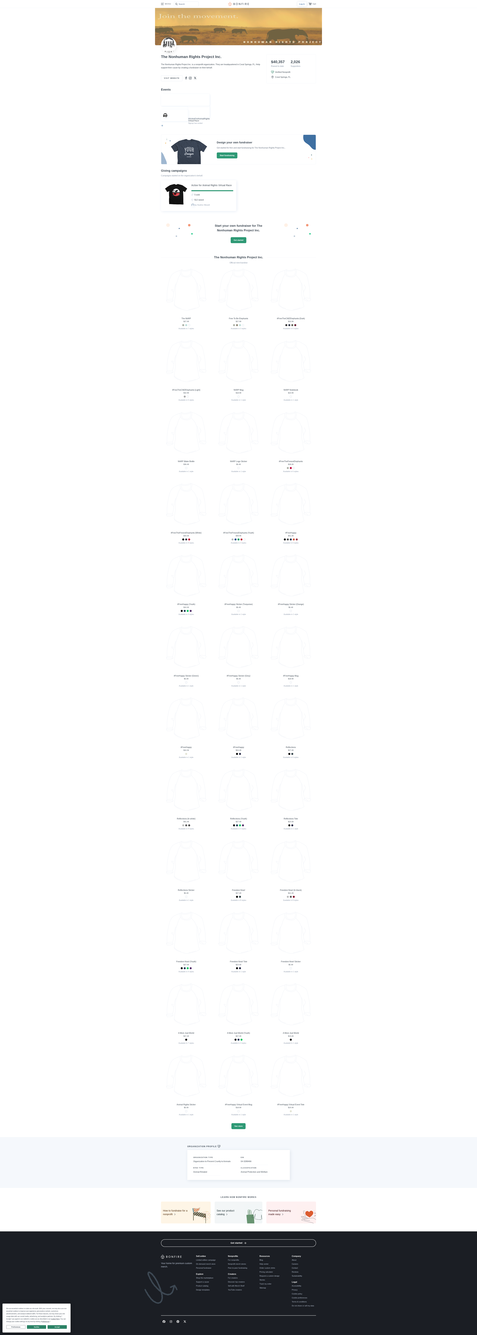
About (294, 1260)
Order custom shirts (267, 1268)
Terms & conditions (299, 1302)
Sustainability (297, 1276)
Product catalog (202, 1286)
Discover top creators (236, 1282)
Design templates (203, 1290)
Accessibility (296, 1286)
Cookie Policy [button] (55, 1319)
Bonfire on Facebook (164, 1322)
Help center (264, 1264)
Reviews (295, 1272)
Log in (302, 4)
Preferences (15, 1327)
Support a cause (202, 1282)
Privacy (295, 1290)
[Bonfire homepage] (238, 4)
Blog (261, 1260)
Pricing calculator (266, 1272)
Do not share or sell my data (303, 1306)
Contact (295, 1268)
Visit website (171, 78)
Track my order (265, 1284)
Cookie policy (297, 1294)
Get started (238, 240)
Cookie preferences (299, 1298)
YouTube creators (235, 1290)
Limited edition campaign (206, 1260)
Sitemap (262, 1288)
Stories (262, 1280)
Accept (57, 1327)
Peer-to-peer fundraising (237, 1268)
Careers (295, 1264)
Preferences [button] (45, 1321)
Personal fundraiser (203, 1268)
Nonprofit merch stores (237, 1264)
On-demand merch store (205, 1264)
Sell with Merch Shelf (236, 1286)
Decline (36, 1327)
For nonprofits (233, 1260)
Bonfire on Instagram (171, 1322)
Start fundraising (227, 155)
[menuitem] (162, 4)
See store (238, 1126)
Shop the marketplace (204, 1278)
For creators (233, 1278)
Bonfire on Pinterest (178, 1322)
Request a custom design (269, 1276)
